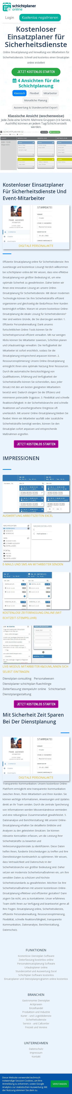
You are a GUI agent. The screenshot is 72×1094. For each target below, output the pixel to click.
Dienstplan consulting (17, 678)
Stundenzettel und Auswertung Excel (36, 971)
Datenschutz (36, 1048)
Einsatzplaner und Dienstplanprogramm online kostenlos (36, 979)
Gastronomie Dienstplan (36, 1000)
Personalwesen (44, 678)
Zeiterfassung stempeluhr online (24, 689)
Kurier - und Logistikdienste (36, 1015)
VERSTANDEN (60, 1083)
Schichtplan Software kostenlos (36, 975)
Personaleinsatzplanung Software (36, 963)
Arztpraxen (36, 1004)
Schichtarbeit (57, 689)
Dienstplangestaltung (17, 694)
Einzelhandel (36, 1008)
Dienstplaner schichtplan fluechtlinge (27, 684)
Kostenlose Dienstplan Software (36, 956)
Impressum (36, 1052)
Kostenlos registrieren (40, 17)
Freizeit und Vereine (36, 1027)
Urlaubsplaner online (36, 967)
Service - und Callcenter (36, 1023)
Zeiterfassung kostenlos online (36, 959)
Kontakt (36, 1056)
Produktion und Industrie (36, 1012)
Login (9, 17)
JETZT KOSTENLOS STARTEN (36, 72)
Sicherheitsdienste (36, 1019)
